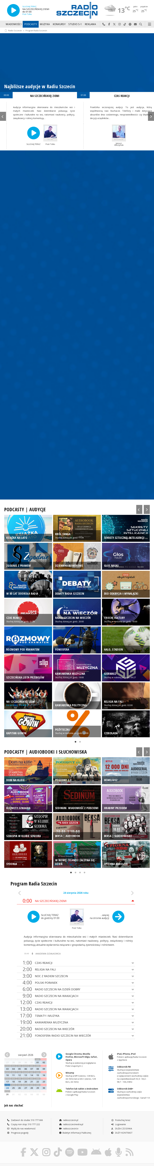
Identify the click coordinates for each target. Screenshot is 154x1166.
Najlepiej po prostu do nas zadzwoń (103, 24)
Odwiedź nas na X (114, 24)
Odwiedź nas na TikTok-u (125, 24)
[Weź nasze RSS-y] (129, 1148)
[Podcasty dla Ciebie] (118, 1148)
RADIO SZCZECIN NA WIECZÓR (47, 1029)
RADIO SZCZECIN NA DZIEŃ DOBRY (51, 989)
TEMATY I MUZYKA (39, 1016)
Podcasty (30, 24)
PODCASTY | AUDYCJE (25, 509)
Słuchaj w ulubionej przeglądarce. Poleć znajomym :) (81, 1060)
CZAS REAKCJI (122, 96)
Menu (149, 24)
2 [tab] (79, 742)
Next (151, 116)
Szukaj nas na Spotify (130, 24)
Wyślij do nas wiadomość (135, 24)
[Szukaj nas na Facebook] (23, 1148)
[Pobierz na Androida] (96, 1148)
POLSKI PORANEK (40, 983)
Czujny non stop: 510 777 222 (25, 1124)
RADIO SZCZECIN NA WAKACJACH (50, 996)
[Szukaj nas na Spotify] (69, 1148)
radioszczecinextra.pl (72, 1124)
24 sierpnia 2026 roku (75, 892)
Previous (3, 116)
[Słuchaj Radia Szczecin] (13, 10)
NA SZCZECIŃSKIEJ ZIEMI (44, 96)
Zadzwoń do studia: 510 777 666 (26, 1120)
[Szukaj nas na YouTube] (82, 1148)
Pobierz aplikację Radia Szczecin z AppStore (131, 1057)
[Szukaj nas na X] (34, 1148)
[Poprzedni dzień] (28, 893)
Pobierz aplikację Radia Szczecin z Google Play (82, 1092)
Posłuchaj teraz (122, 1120)
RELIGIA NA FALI (39, 969)
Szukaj (140, 24)
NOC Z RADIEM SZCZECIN (45, 976)
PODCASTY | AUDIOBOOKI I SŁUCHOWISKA (45, 752)
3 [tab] (79, 873)
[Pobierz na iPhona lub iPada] (108, 1148)
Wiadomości (14, 24)
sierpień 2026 (25, 1055)
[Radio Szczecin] (77, 10)
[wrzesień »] (43, 1054)
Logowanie (120, 1124)
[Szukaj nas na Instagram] (46, 1148)
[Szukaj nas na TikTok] (57, 1148)
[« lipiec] (8, 1054)
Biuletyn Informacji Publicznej (76, 1132)
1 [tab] (74, 742)
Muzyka (45, 24)
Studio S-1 (75, 24)
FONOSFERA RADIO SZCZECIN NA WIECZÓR (55, 1035)
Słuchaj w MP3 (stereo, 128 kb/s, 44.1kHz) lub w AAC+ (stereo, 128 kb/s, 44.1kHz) (81, 1077)
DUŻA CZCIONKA (123, 1128)
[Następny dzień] (123, 893)
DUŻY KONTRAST (123, 1132)
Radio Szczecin (15, 30)
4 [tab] (83, 873)
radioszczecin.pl (70, 1120)
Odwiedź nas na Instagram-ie (119, 24)
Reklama (90, 24)
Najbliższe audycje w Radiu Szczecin (39, 86)
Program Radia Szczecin (36, 30)
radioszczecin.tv (70, 1128)
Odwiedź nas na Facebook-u (109, 24)
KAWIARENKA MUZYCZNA (44, 1022)
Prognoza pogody (19, 1132)
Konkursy (59, 24)
